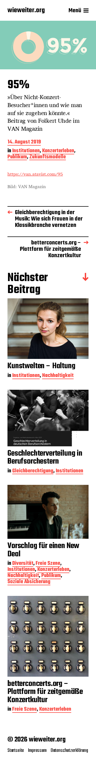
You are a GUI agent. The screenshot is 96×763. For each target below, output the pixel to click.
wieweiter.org (26, 11)
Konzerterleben (58, 151)
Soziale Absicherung (28, 582)
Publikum (17, 157)
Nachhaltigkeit (58, 376)
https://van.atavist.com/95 (35, 174)
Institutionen (26, 151)
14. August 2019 (24, 142)
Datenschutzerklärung (69, 750)
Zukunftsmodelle (47, 157)
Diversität (22, 564)
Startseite (15, 750)
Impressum (37, 750)
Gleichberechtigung (32, 471)
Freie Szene (48, 564)
